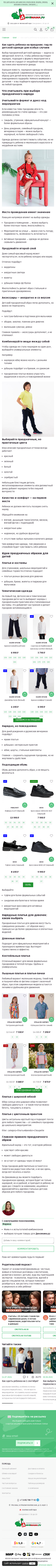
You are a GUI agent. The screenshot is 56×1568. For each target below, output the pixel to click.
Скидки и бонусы (35, 1473)
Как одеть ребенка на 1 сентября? (20, 1381)
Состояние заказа (10, 1488)
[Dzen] (25, 1534)
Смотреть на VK (22, 1329)
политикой (38, 1449)
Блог (15, 38)
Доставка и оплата (36, 1469)
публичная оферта (45, 1565)
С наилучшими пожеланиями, (18, 1222)
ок (32, 1564)
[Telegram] (37, 1500)
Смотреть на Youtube (21, 1336)
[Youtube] (36, 1534)
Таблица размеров (36, 1483)
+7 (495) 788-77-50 (28, 1500)
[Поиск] (35, 29)
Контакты (6, 1493)
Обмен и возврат (9, 1473)
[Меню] (4, 29)
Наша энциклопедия (37, 1478)
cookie (25, 1563)
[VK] (31, 1534)
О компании (33, 1488)
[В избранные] (24, 616)
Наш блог (6, 1478)
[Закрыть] (52, 3)
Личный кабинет (9, 1469)
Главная (5, 38)
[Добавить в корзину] (24, 640)
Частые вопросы (9, 1483)
